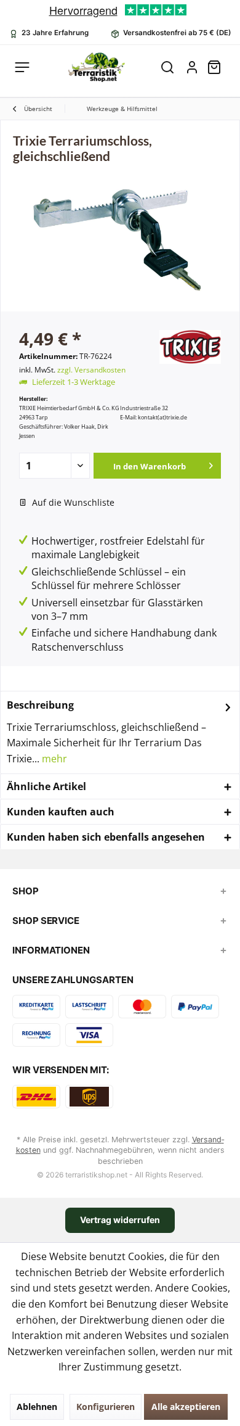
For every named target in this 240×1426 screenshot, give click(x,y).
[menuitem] (219, 67)
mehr (53, 758)
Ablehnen (37, 1406)
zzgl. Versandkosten (91, 370)
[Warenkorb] (219, 67)
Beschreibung (40, 705)
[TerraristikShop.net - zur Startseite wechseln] (96, 67)
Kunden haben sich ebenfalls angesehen (106, 837)
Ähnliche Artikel (46, 786)
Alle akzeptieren (185, 1406)
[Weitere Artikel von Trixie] (190, 346)
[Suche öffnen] (167, 67)
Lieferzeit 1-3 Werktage (73, 381)
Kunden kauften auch (60, 811)
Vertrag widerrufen (120, 1219)
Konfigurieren (105, 1406)
